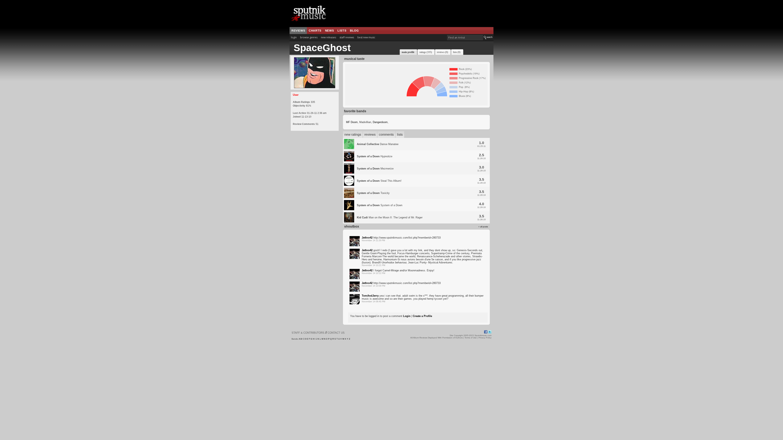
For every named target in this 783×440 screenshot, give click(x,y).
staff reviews (347, 37)
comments (386, 134)
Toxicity (373, 193)
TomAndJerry (370, 295)
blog (354, 30)
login (294, 37)
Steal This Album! (379, 180)
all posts (484, 227)
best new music (366, 37)
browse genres (308, 37)
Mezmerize (375, 168)
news (329, 30)
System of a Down (379, 205)
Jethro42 (367, 237)
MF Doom (352, 122)
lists (341, 30)
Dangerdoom (380, 122)
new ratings (352, 134)
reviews (298, 30)
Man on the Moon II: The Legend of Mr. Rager (389, 217)
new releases (328, 37)
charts (315, 30)
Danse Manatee (377, 144)
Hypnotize (374, 156)
